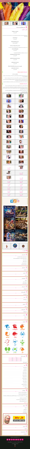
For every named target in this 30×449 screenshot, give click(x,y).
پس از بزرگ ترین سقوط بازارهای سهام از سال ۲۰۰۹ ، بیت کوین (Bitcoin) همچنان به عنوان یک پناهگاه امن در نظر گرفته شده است (15, 396)
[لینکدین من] (7, 439)
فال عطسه (26, 428)
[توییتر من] (13, 439)
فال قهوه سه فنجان (25, 282)
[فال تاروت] (21, 211)
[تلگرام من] (20, 439)
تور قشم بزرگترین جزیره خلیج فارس (23, 397)
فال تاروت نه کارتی (25, 379)
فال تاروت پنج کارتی (25, 376)
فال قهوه (26, 280)
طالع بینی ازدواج (25, 294)
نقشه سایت (13, 443)
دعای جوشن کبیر (25, 299)
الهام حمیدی (21, 138)
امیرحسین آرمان (21, 174)
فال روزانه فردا (25, 434)
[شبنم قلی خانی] (6, 23)
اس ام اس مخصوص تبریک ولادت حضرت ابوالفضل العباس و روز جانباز (20, 258)
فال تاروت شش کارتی (24, 378)
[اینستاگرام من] (17, 439)
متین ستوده (9, 195)
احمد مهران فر (8, 102)
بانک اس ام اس (15, 1)
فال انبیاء (26, 275)
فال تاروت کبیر (25, 369)
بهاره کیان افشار (21, 169)
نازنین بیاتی (21, 97)
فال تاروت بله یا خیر (25, 385)
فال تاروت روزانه (25, 367)
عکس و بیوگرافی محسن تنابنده (20, 7)
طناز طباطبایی (21, 107)
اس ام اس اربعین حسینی (24, 262)
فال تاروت (22, 1)
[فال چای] (21, 235)
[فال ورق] (9, 235)
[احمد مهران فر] (23, 23)
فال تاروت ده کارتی (25, 381)
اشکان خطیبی (21, 118)
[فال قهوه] (21, 223)
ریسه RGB (25, 317)
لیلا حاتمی (9, 133)
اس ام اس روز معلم (25, 261)
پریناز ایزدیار (9, 169)
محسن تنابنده (21, 163)
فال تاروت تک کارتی (25, 372)
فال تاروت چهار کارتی (24, 375)
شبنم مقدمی (9, 192)
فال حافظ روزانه (25, 409)
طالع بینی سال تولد (25, 362)
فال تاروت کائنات (25, 370)
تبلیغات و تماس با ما (7, 1)
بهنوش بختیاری (21, 192)
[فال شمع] (9, 223)
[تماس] (15, 439)
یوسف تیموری (8, 128)
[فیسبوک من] (19, 439)
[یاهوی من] (22, 439)
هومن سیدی (21, 143)
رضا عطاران (21, 102)
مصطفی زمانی (21, 113)
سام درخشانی (21, 195)
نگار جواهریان (21, 123)
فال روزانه (19, 1)
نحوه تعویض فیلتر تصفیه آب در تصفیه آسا (23, 392)
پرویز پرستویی (8, 163)
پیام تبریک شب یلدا (25, 412)
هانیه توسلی (21, 158)
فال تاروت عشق (25, 382)
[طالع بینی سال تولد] (15, 360)
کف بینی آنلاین (25, 288)
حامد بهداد (9, 97)
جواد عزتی (9, 174)
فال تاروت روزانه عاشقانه (24, 384)
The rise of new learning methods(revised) (23, 394)
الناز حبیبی (21, 188)
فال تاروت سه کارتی (25, 373)
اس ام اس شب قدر (25, 259)
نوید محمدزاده (21, 179)
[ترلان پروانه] (15, 23)
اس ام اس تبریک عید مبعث (24, 264)
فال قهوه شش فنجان (25, 283)
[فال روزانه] (9, 211)
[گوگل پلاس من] (11, 439)
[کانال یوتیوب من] (9, 439)
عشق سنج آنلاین (25, 311)
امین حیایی (21, 185)
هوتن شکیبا (9, 123)
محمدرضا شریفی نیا (9, 153)
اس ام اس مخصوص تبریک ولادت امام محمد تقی (22, 256)
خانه (27, 1)
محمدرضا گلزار (21, 128)
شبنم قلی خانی (8, 179)
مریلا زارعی (9, 185)
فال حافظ (25, 1)
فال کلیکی (26, 306)
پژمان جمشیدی (21, 153)
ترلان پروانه (9, 118)
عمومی (23, 250)
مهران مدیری (9, 188)
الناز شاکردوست (21, 148)
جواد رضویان (21, 182)
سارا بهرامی (21, 133)
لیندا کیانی (9, 158)
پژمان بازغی (9, 148)
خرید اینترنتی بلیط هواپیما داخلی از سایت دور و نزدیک (21, 399)
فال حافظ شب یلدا (25, 410)
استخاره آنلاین (11, 1)
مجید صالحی (9, 107)
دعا (26, 301)
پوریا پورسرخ (9, 182)
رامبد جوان (9, 143)
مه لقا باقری (9, 113)
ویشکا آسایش (8, 138)
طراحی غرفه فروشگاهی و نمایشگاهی (23, 401)
